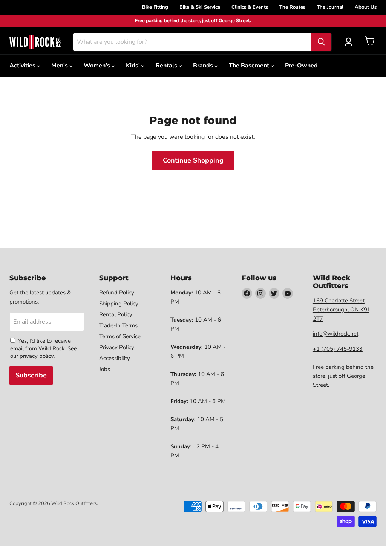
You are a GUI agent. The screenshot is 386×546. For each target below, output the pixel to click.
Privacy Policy (116, 347)
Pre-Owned (301, 65)
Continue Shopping (193, 160)
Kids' (133, 65)
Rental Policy (115, 314)
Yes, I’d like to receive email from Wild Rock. (40, 344)
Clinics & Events (249, 7)
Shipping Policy (118, 303)
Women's (98, 65)
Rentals (167, 65)
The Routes (292, 7)
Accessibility (114, 358)
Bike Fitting (155, 7)
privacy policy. (37, 356)
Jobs (104, 369)
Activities (23, 65)
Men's (60, 65)
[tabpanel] (35, 42)
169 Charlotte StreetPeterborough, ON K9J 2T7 (341, 309)
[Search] (321, 42)
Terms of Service (120, 336)
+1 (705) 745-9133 (338, 349)
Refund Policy (116, 292)
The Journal (330, 7)
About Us (366, 7)
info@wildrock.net (335, 333)
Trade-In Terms (118, 325)
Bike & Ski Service (199, 7)
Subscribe (31, 375)
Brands (203, 65)
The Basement (250, 65)
